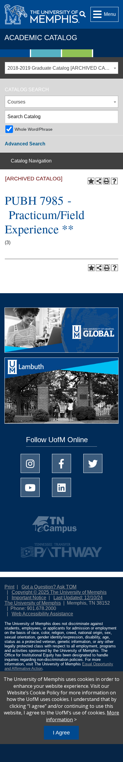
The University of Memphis (32, 603)
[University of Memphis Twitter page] (92, 463)
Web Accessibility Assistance (42, 613)
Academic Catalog (40, 38)
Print (9, 586)
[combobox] (61, 68)
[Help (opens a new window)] (114, 181)
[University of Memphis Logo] (41, 14)
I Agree (61, 733)
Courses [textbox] (16, 101)
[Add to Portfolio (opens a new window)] (91, 181)
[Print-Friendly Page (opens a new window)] (106, 181)
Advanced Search (25, 143)
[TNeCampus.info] (61, 527)
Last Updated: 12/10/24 (78, 597)
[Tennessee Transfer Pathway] (61, 547)
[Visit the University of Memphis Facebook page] (61, 463)
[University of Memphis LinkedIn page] (61, 487)
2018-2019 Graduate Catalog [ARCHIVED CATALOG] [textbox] (62, 68)
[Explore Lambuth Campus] (61, 392)
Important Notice (29, 597)
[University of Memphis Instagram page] (30, 463)
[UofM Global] (61, 332)
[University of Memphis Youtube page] (30, 487)
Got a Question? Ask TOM (48, 586)
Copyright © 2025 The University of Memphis (59, 592)
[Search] (82, 14)
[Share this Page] (99, 181)
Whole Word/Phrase (34, 129)
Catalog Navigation (31, 160)
